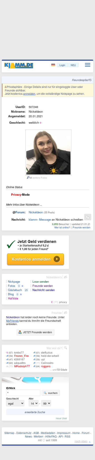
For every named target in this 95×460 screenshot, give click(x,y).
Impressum (63, 433)
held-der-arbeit (50, 356)
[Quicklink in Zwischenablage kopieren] (87, 217)
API (61, 436)
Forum (20, 212)
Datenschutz (23, 433)
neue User (61, 418)
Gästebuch (15, 290)
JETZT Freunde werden (37, 332)
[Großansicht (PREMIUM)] (28, 177)
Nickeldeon (36, 212)
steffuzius (46, 352)
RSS (67, 436)
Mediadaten (48, 433)
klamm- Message (40, 219)
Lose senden (40, 281)
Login (62, 65)
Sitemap (9, 433)
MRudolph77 (22, 366)
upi (43, 359)
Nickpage (14, 281)
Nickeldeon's (54, 277)
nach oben (81, 441)
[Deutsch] (53, 65)
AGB (36, 433)
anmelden (29, 93)
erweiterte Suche (35, 412)
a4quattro (20, 363)
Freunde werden (81, 227)
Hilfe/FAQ (51, 436)
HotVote (13, 298)
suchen (52, 393)
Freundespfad (80, 80)
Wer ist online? (62, 227)
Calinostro (47, 363)
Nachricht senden (43, 290)
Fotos (11, 286)
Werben (38, 436)
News (28, 436)
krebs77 (19, 352)
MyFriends (12, 320)
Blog (11, 294)
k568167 (19, 359)
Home (76, 433)
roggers (45, 366)
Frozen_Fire (21, 356)
